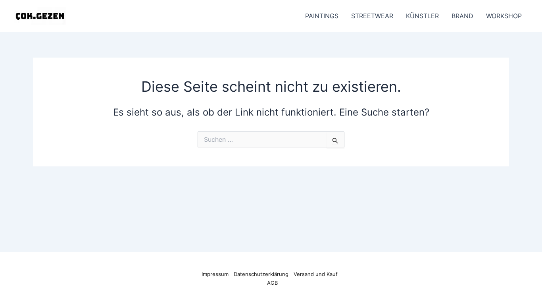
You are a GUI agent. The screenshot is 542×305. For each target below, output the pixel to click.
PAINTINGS (321, 16)
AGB (272, 283)
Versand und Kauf (316, 274)
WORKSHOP (504, 16)
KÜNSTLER (422, 16)
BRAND (462, 16)
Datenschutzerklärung (261, 274)
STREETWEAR (372, 16)
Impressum (215, 274)
